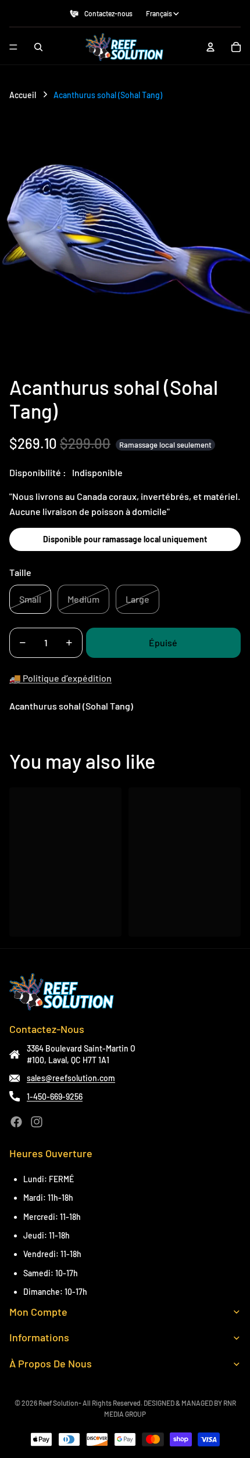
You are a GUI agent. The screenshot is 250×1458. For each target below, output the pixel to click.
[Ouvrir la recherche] (38, 47)
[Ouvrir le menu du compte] (210, 47)
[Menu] (13, 47)
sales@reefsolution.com (71, 1078)
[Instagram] (37, 1122)
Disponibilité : (37, 472)
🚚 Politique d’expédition (60, 677)
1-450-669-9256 (55, 1096)
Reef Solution (58, 1403)
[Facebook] (16, 1122)
